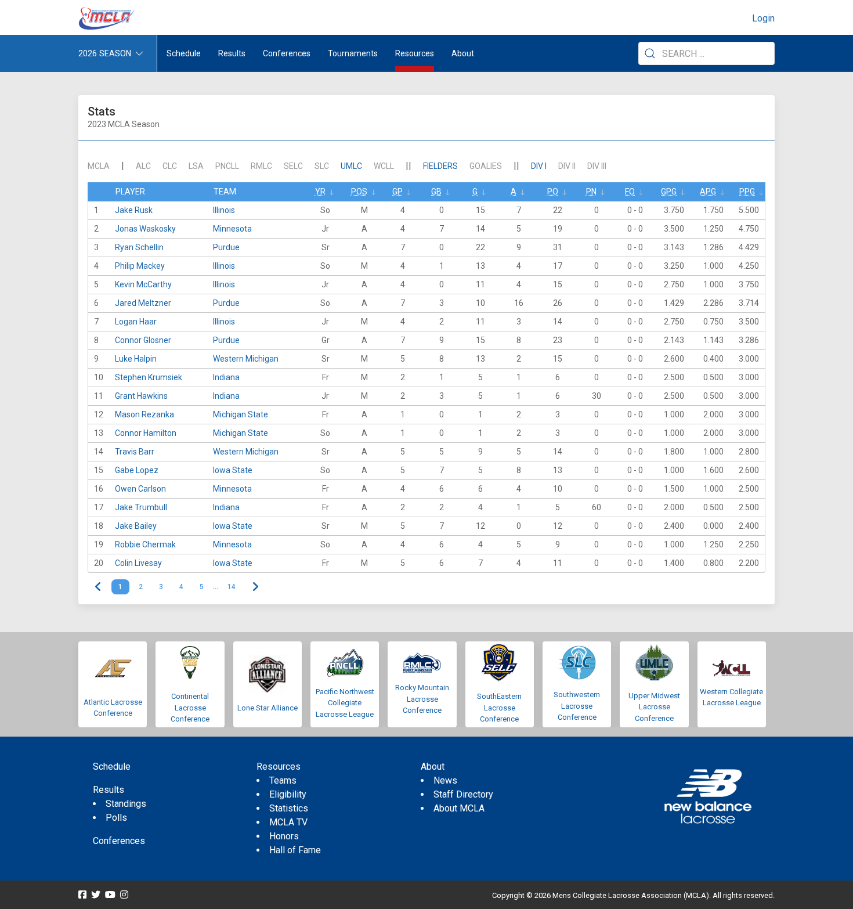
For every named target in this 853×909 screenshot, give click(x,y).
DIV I (539, 166)
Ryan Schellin (139, 247)
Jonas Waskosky (145, 228)
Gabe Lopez (136, 470)
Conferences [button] (286, 53)
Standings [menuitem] (126, 803)
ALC (143, 166)
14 (231, 587)
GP (397, 191)
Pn (591, 191)
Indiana (226, 377)
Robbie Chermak (145, 544)
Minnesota (232, 228)
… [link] (215, 587)
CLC (169, 166)
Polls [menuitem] (116, 817)
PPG (747, 191)
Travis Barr (134, 451)
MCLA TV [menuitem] (288, 822)
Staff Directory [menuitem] (463, 794)
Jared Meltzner (143, 303)
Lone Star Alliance (267, 708)
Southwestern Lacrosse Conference (577, 706)
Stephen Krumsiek (148, 377)
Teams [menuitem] (283, 780)
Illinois (224, 210)
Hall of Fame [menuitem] (295, 850)
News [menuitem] (445, 780)
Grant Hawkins (141, 396)
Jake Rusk (134, 210)
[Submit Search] (650, 53)
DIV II (567, 166)
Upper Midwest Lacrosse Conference (654, 707)
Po (552, 191)
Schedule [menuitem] (184, 53)
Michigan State (240, 414)
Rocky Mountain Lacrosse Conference (422, 699)
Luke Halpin (136, 358)
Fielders (440, 166)
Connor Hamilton (145, 433)
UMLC (351, 166)
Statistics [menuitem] (288, 808)
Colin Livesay (138, 563)
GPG (669, 191)
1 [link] (120, 587)
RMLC (261, 166)
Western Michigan (246, 358)
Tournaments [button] (353, 53)
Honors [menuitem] (284, 836)
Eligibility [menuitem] (287, 794)
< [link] (98, 587)
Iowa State (232, 470)
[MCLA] (107, 18)
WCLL (384, 166)
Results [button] (231, 53)
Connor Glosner (143, 340)
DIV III (596, 166)
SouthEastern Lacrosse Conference (499, 707)
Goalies (485, 166)
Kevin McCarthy (143, 284)
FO (630, 191)
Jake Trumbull (141, 507)
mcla (99, 166)
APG (708, 191)
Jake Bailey (136, 526)
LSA (196, 166)
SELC (293, 166)
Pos (359, 191)
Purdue (226, 247)
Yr (320, 191)
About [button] (462, 53)
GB (436, 191)
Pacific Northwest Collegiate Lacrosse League (345, 703)
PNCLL (227, 166)
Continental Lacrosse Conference (190, 707)
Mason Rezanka (144, 414)
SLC (322, 166)
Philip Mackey (140, 265)
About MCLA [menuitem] (459, 808)
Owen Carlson (140, 488)
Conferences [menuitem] (119, 840)
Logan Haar (136, 321)
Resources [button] (414, 53)
